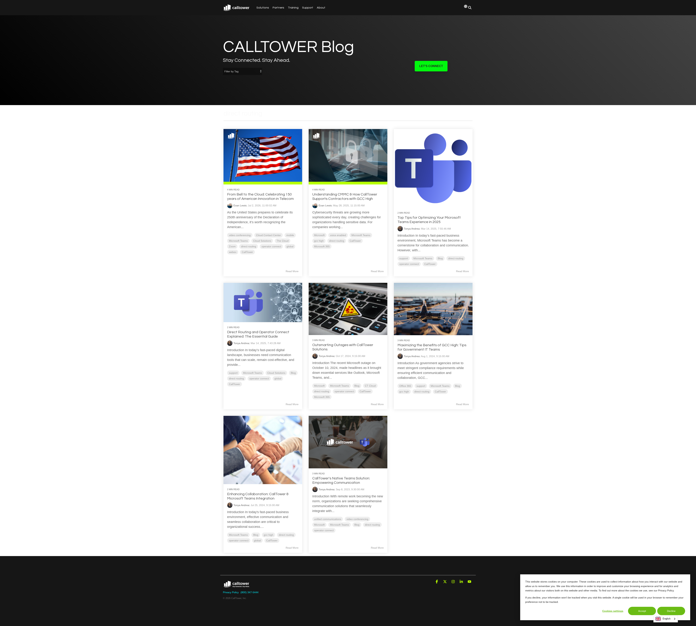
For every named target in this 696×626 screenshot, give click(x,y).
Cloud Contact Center (268, 235)
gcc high (319, 240)
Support (307, 7)
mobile (290, 235)
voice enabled (338, 235)
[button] (437, 582)
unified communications (327, 519)
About (321, 7)
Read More (292, 271)
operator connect (271, 246)
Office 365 (405, 385)
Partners (278, 7)
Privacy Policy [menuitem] (231, 592)
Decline (671, 611)
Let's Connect (431, 66)
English (666, 618)
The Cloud (283, 240)
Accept (642, 611)
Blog (440, 258)
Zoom (232, 246)
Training (293, 7)
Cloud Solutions (262, 240)
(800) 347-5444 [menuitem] (249, 592)
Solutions (262, 7)
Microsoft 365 (322, 246)
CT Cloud (370, 385)
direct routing (248, 246)
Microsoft (319, 235)
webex (232, 252)
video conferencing (240, 235)
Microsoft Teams (238, 240)
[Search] (469, 8)
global (290, 246)
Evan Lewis (239, 205)
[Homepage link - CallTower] (236, 586)
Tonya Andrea (412, 228)
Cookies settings (612, 611)
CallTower (247, 252)
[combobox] (665, 618)
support (403, 258)
